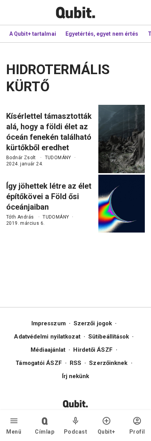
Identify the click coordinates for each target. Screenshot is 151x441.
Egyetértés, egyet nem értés (102, 34)
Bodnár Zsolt (21, 157)
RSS (75, 362)
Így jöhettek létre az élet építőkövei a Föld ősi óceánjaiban (48, 196)
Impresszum (48, 323)
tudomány (58, 157)
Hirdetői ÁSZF (92, 349)
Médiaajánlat (48, 349)
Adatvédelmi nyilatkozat (47, 336)
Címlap (44, 432)
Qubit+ (106, 432)
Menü (13, 432)
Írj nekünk (75, 376)
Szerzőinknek (108, 362)
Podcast (76, 432)
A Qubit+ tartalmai (32, 34)
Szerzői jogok (93, 323)
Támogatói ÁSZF (38, 362)
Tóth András (20, 217)
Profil (137, 432)
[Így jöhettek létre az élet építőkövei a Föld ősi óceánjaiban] (121, 204)
